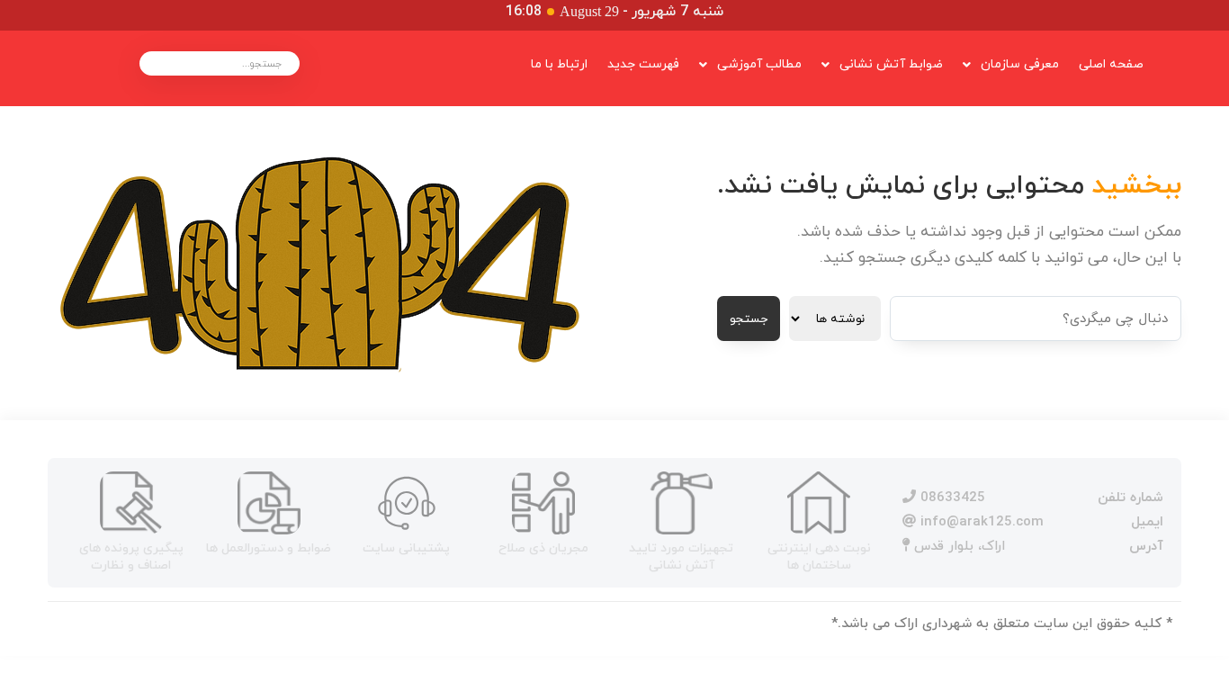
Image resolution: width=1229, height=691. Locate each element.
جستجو (748, 319)
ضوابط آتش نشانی (891, 64)
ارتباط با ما (559, 64)
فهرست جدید (643, 64)
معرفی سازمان (1020, 64)
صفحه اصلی (1111, 64)
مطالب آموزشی (759, 64)
